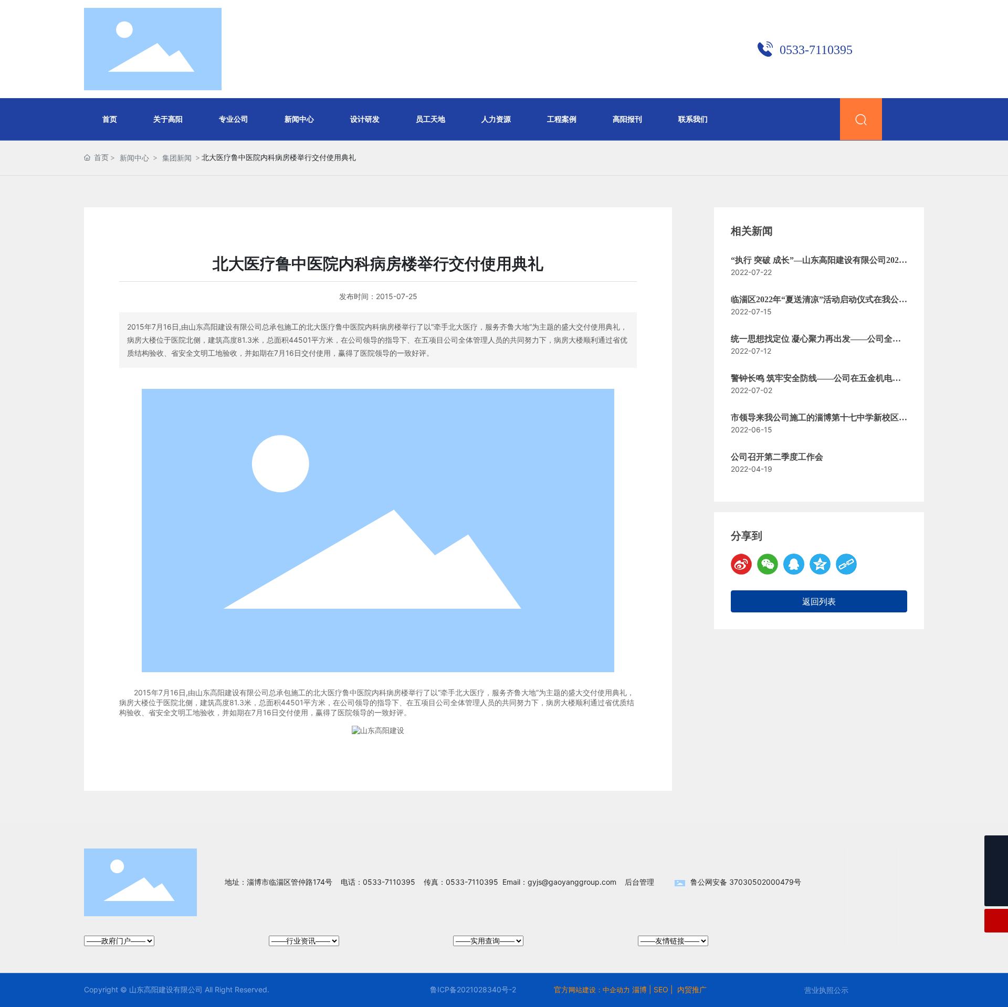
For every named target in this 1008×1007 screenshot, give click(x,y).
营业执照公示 (826, 989)
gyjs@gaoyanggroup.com (572, 881)
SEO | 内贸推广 (680, 989)
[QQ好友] (793, 564)
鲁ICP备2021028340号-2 (473, 989)
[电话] (996, 847)
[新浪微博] (741, 564)
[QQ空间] (820, 564)
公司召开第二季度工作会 (777, 456)
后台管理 (639, 881)
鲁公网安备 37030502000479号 (745, 881)
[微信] (767, 564)
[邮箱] (996, 871)
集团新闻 (177, 157)
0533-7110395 (816, 50)
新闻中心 (134, 157)
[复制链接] (846, 564)
